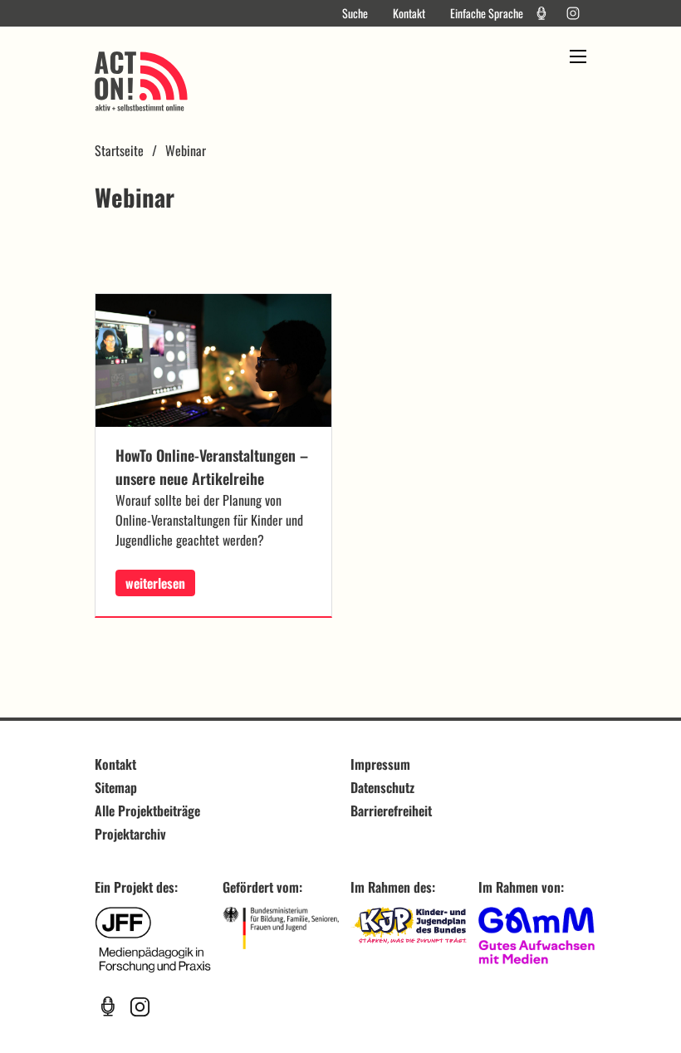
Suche (355, 13)
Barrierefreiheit (391, 810)
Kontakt (409, 13)
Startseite (119, 150)
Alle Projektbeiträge (147, 810)
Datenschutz (382, 787)
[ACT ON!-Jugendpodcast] (541, 13)
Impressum (380, 764)
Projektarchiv (130, 834)
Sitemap (116, 787)
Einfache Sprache (486, 13)
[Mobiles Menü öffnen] (578, 56)
